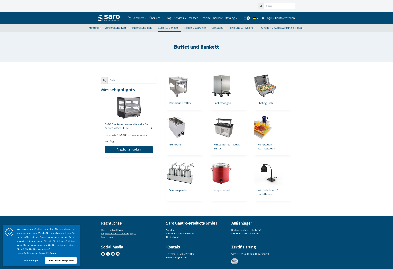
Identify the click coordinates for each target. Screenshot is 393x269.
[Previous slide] (106, 128)
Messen (193, 18)
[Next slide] (151, 128)
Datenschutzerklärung (112, 230)
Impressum (107, 237)
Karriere (218, 18)
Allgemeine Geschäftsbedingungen (118, 233)
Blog (168, 18)
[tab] (122, 157)
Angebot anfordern (129, 149)
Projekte (206, 18)
